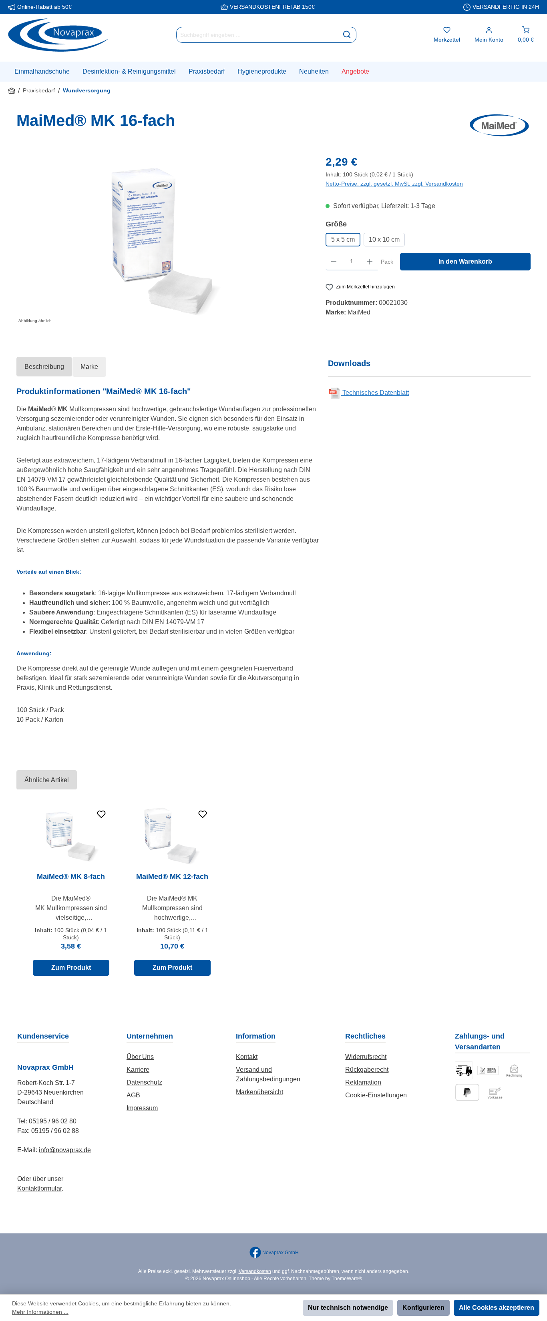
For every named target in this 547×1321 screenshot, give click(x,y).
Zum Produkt (71, 967)
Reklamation (363, 1082)
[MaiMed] (499, 125)
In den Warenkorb (465, 261)
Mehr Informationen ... (40, 1312)
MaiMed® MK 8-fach (71, 877)
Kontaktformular (39, 1188)
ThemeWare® (347, 1278)
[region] (163, 240)
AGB (133, 1095)
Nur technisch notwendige (348, 1307)
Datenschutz (144, 1082)
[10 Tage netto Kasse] (514, 1070)
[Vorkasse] (495, 1092)
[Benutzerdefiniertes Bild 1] (464, 1070)
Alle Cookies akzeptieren (496, 1307)
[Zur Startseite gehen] (58, 35)
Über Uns (140, 1056)
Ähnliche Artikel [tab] (46, 780)
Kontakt (246, 1056)
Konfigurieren (423, 1307)
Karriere (138, 1069)
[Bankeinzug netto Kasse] (488, 1070)
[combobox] (257, 35)
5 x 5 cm (343, 239)
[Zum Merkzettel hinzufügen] (101, 814)
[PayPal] (467, 1092)
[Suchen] (347, 35)
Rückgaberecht (366, 1069)
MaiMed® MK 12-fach (172, 877)
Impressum (142, 1108)
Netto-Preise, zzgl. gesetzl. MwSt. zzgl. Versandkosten (394, 183)
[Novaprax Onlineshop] (11, 90)
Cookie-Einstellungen (376, 1095)
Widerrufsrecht (365, 1056)
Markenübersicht (259, 1092)
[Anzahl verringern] (334, 261)
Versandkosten (255, 1271)
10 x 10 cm (384, 239)
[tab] (44, 367)
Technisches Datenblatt (375, 392)
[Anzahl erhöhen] (370, 261)
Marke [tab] (89, 366)
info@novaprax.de (65, 1150)
